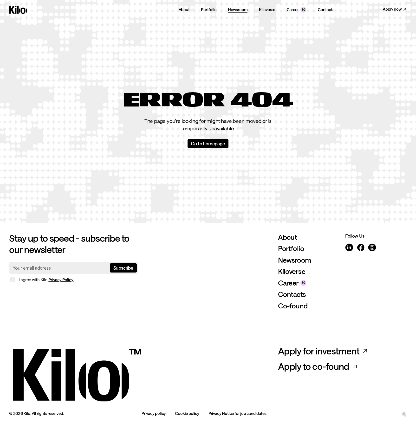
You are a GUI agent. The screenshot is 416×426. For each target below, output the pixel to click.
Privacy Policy (60, 279)
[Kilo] (140, 374)
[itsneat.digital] (404, 414)
